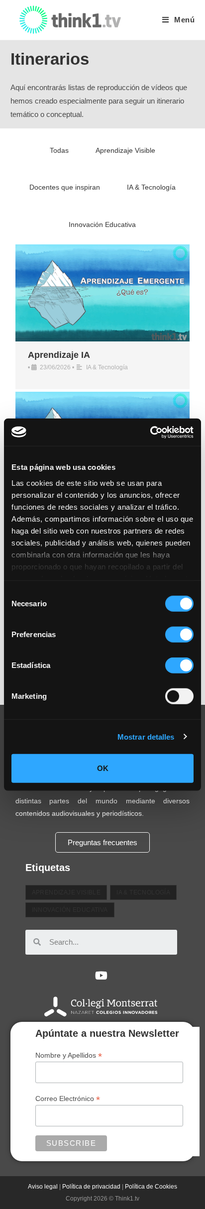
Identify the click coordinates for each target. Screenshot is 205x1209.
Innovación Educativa (102, 224)
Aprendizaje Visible (125, 150)
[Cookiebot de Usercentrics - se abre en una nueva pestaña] (150, 432)
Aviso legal (43, 1186)
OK (102, 768)
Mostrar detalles (146, 736)
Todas (59, 150)
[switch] (179, 635)
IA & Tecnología (151, 187)
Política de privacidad (91, 1186)
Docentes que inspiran (64, 187)
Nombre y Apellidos (68, 1055)
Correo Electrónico (67, 1098)
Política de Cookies (151, 1186)
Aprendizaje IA (59, 355)
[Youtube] (101, 976)
